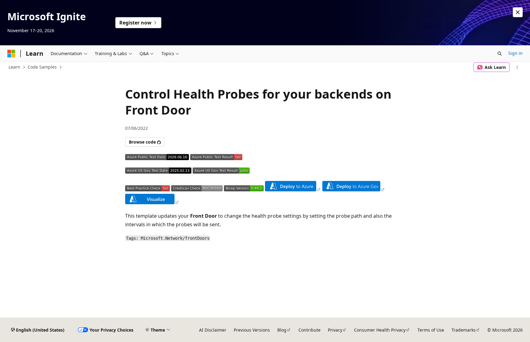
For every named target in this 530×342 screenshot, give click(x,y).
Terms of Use (430, 330)
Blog (281, 330)
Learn (14, 67)
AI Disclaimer (212, 330)
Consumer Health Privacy (379, 330)
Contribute (309, 330)
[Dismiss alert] (518, 12)
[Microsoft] (11, 54)
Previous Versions (252, 330)
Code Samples (42, 67)
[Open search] (500, 53)
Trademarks (463, 330)
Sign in (515, 53)
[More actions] (517, 67)
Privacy (335, 330)
